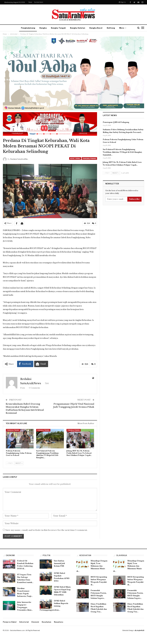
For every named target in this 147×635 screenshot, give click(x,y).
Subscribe (134, 199)
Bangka (43, 28)
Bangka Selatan (77, 28)
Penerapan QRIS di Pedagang (116, 122)
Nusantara (58, 622)
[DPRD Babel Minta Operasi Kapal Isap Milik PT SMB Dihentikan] (46, 590)
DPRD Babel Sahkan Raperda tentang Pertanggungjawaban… (54, 605)
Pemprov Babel (9, 622)
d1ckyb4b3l (139, 630)
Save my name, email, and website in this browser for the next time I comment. (46, 530)
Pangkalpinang (28, 28)
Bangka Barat (95, 28)
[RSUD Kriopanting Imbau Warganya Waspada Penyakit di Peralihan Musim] (82, 580)
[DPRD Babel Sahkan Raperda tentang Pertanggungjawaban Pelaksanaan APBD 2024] (46, 604)
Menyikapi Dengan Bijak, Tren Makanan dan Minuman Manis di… (91, 566)
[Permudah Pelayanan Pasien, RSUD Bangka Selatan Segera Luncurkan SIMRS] (82, 593)
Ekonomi (35, 622)
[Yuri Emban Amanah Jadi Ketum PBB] (46, 564)
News (30, 2)
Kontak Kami (38, 2)
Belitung (111, 28)
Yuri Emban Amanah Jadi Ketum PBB (59, 563)
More (121, 28)
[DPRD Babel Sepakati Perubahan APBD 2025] (46, 576)
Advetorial (75, 158)
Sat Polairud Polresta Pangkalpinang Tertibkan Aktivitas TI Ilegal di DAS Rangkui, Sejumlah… (122, 152)
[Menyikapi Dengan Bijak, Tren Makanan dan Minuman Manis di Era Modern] (82, 564)
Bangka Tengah (58, 28)
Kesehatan (46, 622)
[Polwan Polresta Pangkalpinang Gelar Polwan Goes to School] (20, 438)
